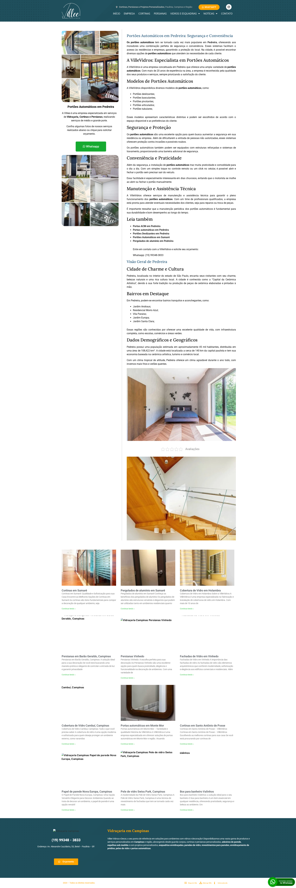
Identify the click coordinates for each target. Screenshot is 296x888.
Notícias (209, 13)
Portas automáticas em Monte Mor (142, 725)
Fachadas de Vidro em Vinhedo (199, 656)
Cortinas (144, 13)
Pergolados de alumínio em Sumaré (143, 590)
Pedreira (212, 42)
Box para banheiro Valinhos (197, 791)
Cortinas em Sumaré (74, 590)
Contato (226, 13)
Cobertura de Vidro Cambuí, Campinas (85, 725)
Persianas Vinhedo (132, 656)
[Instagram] (229, 7)
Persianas (160, 13)
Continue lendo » (69, 609)
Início (116, 13)
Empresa (129, 13)
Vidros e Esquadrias (183, 13)
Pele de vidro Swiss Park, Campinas (143, 791)
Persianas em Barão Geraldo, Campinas (86, 656)
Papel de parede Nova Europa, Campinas (87, 791)
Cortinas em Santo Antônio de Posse (202, 725)
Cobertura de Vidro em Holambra (200, 590)
